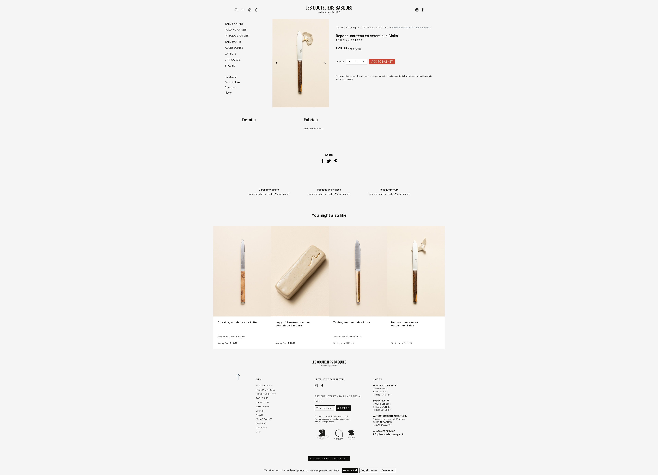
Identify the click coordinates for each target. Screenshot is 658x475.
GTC (258, 431)
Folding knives (265, 389)
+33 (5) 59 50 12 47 (382, 394)
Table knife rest (349, 40)
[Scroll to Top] (241, 377)
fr (243, 9)
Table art (262, 398)
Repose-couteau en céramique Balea (404, 324)
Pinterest (335, 161)
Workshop (262, 406)
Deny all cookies (369, 470)
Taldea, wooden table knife (351, 322)
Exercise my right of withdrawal (329, 458)
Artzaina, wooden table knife (237, 322)
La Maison (262, 402)
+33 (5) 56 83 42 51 (382, 425)
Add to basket (382, 62)
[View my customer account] (250, 9)
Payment (261, 423)
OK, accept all (350, 470)
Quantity (340, 61)
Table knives (264, 385)
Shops (260, 410)
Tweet (329, 161)
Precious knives (266, 394)
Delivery (261, 427)
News (259, 415)
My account (264, 419)
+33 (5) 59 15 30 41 (382, 410)
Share (322, 161)
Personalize (387, 470)
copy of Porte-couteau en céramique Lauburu (293, 324)
